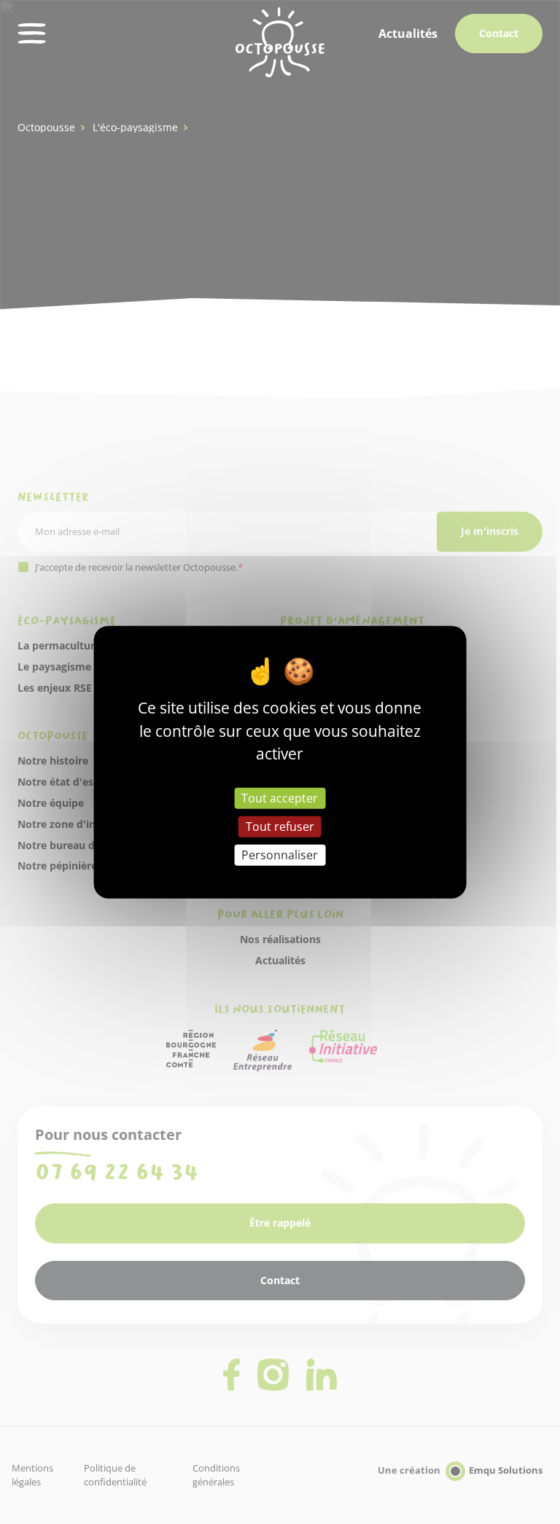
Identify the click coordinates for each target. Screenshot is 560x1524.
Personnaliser (279, 855)
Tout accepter (279, 797)
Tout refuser (280, 826)
